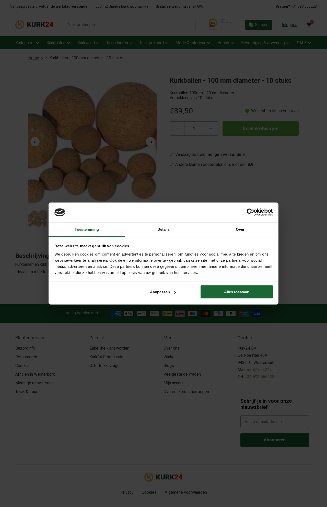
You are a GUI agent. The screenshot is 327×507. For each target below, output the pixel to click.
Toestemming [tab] (87, 229)
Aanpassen (160, 292)
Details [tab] (163, 229)
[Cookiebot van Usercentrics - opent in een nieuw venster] (250, 212)
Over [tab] (240, 229)
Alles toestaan (236, 292)
